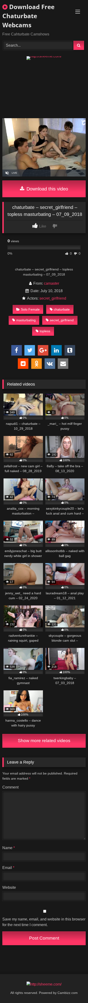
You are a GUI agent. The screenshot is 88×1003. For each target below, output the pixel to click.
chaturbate (62, 309)
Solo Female (30, 309)
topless (45, 331)
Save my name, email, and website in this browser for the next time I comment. (43, 922)
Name (8, 848)
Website (9, 887)
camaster (51, 283)
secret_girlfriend (52, 298)
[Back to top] (73, 989)
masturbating (26, 320)
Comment (10, 787)
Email (8, 868)
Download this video (46, 188)
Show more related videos (44, 740)
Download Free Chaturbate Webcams (28, 16)
